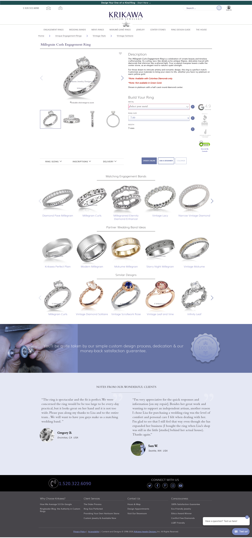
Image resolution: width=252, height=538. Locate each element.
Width (131, 124)
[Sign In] (229, 7)
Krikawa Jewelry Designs (145, 531)
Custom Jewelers (126, 19)
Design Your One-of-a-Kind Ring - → (126, 2)
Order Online (149, 161)
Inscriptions (81, 161)
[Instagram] (172, 485)
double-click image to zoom (83, 103)
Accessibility (93, 531)
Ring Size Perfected (93, 508)
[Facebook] (157, 485)
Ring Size (132, 113)
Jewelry (140, 29)
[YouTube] (180, 485)
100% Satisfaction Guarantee (185, 504)
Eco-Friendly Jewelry (181, 508)
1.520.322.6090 (31, 7)
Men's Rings (97, 29)
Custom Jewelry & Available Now (100, 518)
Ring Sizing (52, 161)
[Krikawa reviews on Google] (204, 110)
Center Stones (158, 29)
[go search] (219, 8)
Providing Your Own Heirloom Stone (101, 513)
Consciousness (179, 498)
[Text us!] (241, 532)
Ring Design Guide (180, 29)
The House (201, 29)
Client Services (92, 498)
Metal (131, 102)
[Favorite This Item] (120, 53)
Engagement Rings (54, 29)
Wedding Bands (77, 29)
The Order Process (93, 504)
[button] (122, 78)
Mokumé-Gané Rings (120, 29)
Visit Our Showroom (137, 513)
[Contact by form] (48, 8)
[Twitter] (149, 485)
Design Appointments (138, 508)
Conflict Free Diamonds (183, 518)
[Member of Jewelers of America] (204, 137)
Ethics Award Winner (181, 513)
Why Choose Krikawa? (52, 498)
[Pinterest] (165, 485)
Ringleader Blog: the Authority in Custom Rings (60, 510)
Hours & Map (134, 504)
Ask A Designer (166, 161)
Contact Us (133, 498)
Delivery (108, 161)
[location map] (60, 8)
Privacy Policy (79, 531)
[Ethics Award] (204, 126)
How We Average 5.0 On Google (56, 504)
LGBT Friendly (178, 522)
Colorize (181, 161)
